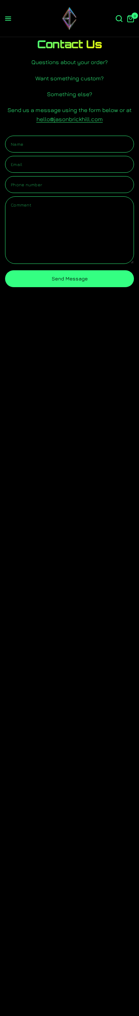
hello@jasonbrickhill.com (69, 119)
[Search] (119, 18)
